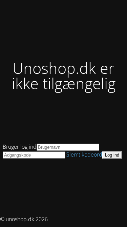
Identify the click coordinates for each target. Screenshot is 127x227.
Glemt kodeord (83, 154)
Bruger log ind (20, 146)
